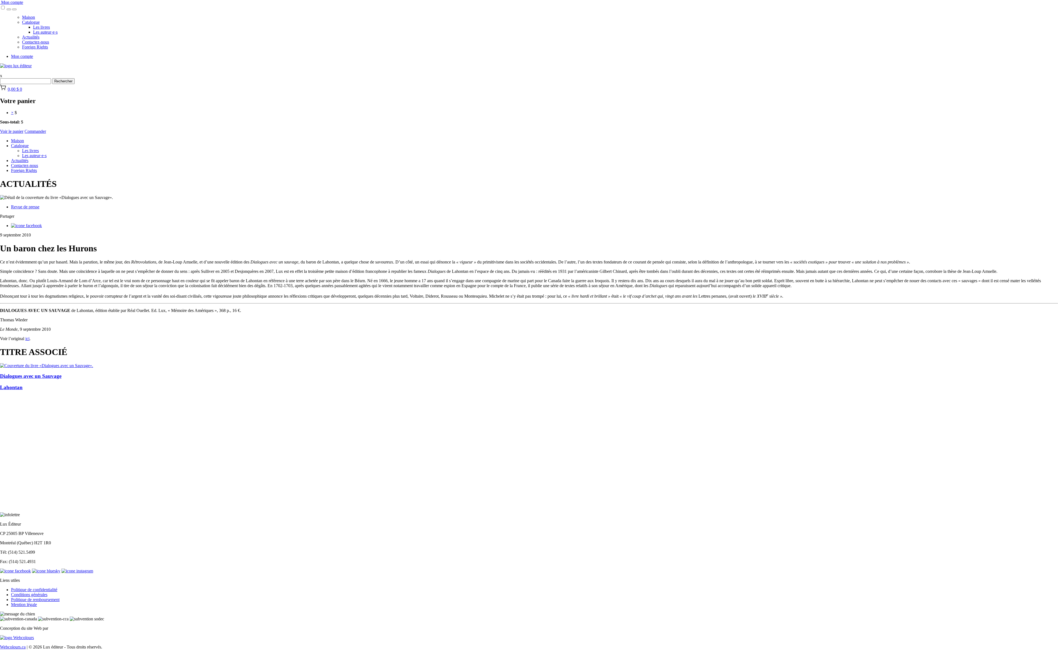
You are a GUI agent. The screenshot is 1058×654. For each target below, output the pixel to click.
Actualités (30, 37)
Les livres (41, 27)
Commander (35, 131)
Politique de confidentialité (34, 589)
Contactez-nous (35, 42)
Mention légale (24, 604)
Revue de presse (25, 206)
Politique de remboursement (35, 599)
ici (27, 338)
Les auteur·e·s (45, 32)
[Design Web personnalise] (17, 637)
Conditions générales (29, 594)
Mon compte (11, 2)
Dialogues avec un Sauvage (30, 376)
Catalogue (31, 22)
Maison (28, 17)
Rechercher (63, 81)
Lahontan (11, 387)
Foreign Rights (35, 47)
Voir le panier (11, 131)
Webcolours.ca (13, 647)
